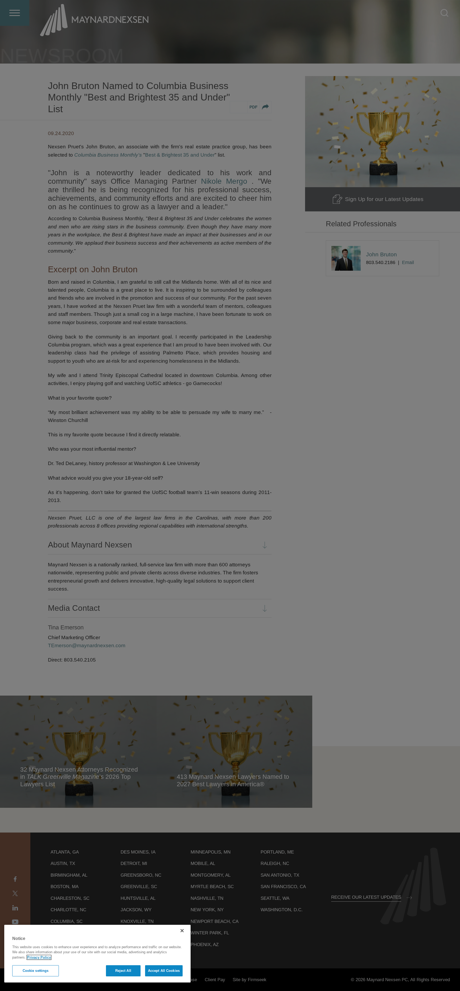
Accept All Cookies (164, 971)
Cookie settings (36, 971)
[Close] (182, 930)
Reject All (123, 971)
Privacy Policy (39, 957)
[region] (97, 953)
